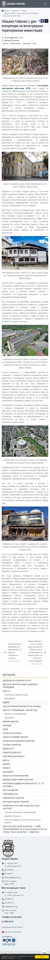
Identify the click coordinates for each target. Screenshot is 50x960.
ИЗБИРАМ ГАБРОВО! (10, 722)
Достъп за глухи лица (13, 932)
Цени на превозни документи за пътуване (22, 706)
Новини (23, 11)
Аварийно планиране (13, 816)
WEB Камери (8, 772)
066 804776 (9, 903)
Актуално (15, 11)
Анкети (6, 760)
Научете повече (18, 958)
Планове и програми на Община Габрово (20, 812)
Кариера (6, 764)
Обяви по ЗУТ (8, 749)
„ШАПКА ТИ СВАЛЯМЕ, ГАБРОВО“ (15, 737)
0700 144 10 (8, 921)
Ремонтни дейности (12, 752)
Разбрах (42, 957)
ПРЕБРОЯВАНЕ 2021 (10, 794)
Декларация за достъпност (12, 927)
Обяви (5, 729)
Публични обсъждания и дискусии (19, 741)
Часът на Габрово (10, 790)
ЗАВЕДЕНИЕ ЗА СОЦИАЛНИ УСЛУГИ (17, 680)
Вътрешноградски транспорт (16, 802)
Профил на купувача (12, 733)
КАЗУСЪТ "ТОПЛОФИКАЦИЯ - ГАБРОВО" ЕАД (20, 710)
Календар (7, 725)
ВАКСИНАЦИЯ (10, 699)
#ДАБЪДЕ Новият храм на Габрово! (18, 780)
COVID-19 (6, 691)
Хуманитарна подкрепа (13, 798)
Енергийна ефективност (14, 756)
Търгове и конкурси (12, 745)
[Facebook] (42, 21)
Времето (6, 768)
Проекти (5, 43)
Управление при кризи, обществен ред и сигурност (21, 807)
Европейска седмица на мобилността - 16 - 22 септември (23, 784)
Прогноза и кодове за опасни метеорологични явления (22, 821)
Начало (7, 11)
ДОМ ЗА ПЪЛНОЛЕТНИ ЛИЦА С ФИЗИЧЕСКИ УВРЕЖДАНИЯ (20, 685)
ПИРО (34, 43)
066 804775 (9, 899)
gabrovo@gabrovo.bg (12, 877)
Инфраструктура (15, 43)
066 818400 (9, 870)
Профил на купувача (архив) (15, 776)
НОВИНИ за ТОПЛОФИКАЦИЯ (15, 714)
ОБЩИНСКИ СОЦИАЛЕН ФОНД (16, 695)
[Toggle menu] (45, 4)
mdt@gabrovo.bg (11, 906)
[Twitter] (46, 21)
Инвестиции (26, 43)
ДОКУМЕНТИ (9, 718)
